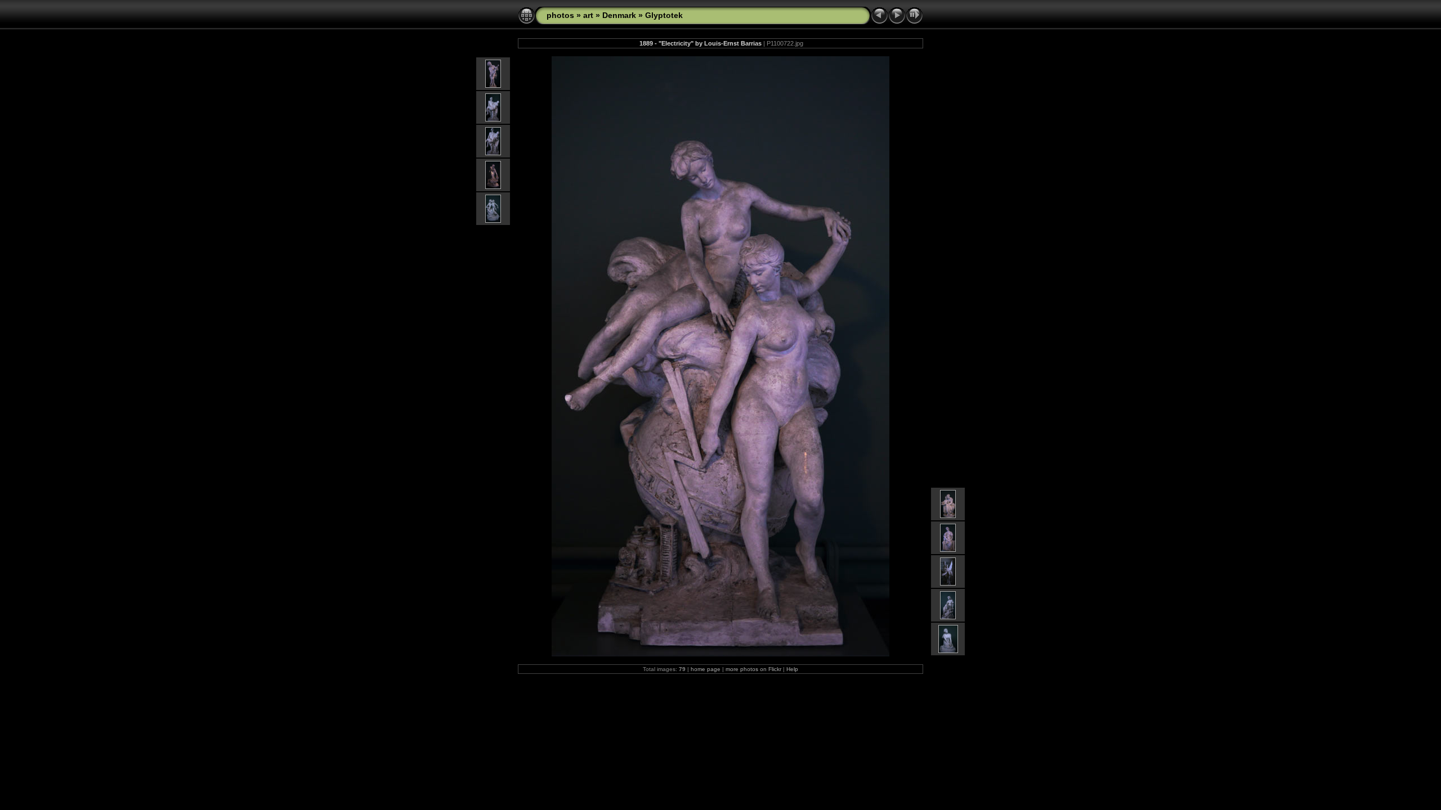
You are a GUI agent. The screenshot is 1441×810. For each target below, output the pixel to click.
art (588, 15)
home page (705, 669)
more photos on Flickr (753, 669)
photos (560, 15)
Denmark (619, 15)
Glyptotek (664, 15)
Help (792, 669)
